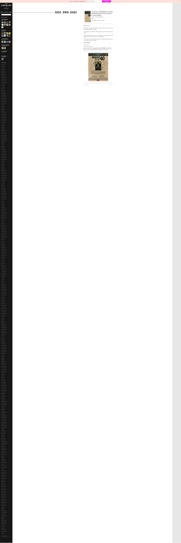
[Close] (180, 1)
